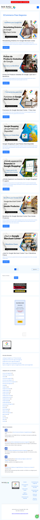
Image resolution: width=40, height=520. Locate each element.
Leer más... (6, 47)
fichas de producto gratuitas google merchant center (19, 79)
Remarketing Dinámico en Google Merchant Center (19, 41)
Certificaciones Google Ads (7, 374)
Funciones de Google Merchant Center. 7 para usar (19, 110)
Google (4, 385)
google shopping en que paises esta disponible (24, 145)
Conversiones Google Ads (7, 378)
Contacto (25, 482)
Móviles (4, 407)
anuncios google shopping (7, 182)
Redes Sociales (5, 414)
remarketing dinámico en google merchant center (26, 42)
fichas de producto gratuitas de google (9, 78)
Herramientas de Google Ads (8, 404)
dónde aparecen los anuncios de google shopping (24, 184)
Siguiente (35, 269)
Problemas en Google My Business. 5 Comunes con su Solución (22, 467)
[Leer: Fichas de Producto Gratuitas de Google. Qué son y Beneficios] (20, 63)
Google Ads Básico (6, 390)
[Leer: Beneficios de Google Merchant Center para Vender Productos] (20, 204)
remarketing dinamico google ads (17, 44)
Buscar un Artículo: (6, 275)
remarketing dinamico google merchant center (30, 44)
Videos (4, 419)
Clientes (4, 376)
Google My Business (6, 398)
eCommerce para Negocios (7, 380)
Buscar (16, 277)
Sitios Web (4, 417)
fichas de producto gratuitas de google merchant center (23, 78)
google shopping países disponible (13, 147)
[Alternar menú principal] (38, 7)
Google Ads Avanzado (6, 388)
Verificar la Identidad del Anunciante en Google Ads (20, 442)
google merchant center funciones (19, 113)
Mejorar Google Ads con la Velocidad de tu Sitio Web (12, 363)
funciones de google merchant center (30, 112)
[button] (20, 2)
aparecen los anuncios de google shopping (29, 182)
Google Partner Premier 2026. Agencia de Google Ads (12, 359)
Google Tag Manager (6, 402)
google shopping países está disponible (25, 147)
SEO (3, 416)
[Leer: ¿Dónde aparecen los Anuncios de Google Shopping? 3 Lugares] (20, 167)
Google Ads (5, 386)
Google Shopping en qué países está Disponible (18, 144)
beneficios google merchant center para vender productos (26, 221)
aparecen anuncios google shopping (16, 182)
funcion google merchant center (19, 112)
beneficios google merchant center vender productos (11, 222)
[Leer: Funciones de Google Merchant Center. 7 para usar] (20, 98)
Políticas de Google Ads (7, 412)
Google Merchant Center (7, 397)
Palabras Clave (5, 410)
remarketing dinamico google (7, 44)
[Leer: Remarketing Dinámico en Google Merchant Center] (20, 29)
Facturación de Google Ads (7, 383)
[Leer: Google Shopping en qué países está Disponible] (20, 132)
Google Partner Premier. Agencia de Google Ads (11, 361)
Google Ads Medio (6, 392)
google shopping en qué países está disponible (10, 145)
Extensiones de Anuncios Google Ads (9, 381)
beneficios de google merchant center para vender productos (24, 219)
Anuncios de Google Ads (7, 373)
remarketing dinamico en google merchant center (10, 42)
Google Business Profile (7, 395)
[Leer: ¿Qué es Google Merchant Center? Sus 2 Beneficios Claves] (20, 241)
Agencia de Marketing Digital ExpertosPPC (20, 513)
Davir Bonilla (7, 442)
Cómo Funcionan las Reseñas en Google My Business (22, 432)
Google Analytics (6, 393)
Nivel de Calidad (5, 409)
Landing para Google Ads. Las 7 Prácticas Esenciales (12, 358)
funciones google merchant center (8, 113)
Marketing (4, 405)
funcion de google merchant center (8, 112)
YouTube (4, 421)
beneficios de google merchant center (8, 219)
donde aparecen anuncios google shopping (9, 184)
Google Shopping (6, 400)
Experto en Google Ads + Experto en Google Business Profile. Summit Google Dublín (18, 364)
